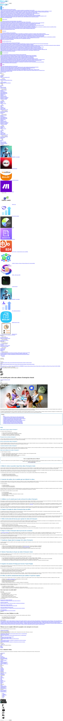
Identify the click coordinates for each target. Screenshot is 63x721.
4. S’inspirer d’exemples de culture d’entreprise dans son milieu (12, 419)
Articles (1, 367)
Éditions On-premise (3, 672)
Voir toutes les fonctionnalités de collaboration (7, 39)
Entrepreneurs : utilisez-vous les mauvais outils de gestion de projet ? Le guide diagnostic (13, 635)
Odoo (1, 683)
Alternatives (2, 669)
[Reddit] (3, 718)
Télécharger (2, 673)
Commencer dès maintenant (4, 630)
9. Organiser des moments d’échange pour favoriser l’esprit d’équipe (13, 423)
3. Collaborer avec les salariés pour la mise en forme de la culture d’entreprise (14, 418)
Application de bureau (3, 686)
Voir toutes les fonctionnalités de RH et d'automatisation (8, 62)
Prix (1, 72)
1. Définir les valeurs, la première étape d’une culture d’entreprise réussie (13, 416)
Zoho (1, 678)
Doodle (1, 681)
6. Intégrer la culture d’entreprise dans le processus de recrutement (13, 623)
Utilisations (2, 670)
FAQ (1, 620)
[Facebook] (2, 706)
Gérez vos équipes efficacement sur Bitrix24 (13, 621)
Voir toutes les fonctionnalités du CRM (6, 17)
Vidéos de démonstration (4, 662)
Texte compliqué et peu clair (6, 593)
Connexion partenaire (3, 691)
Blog (1, 666)
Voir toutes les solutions (3, 143)
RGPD (3, 695)
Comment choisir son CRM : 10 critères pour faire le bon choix (9, 638)
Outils (1, 654)
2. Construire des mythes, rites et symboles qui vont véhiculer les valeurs (13, 417)
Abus (3, 697)
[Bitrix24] (4, 1)
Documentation (2, 674)
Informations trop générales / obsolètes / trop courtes (9, 594)
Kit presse (1, 656)
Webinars (1, 661)
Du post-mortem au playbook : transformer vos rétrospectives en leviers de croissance (12, 641)
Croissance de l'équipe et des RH (5, 379)
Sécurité (3, 696)
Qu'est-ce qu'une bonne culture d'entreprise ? (34, 620)
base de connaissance (26, 546)
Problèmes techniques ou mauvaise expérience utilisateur (10, 597)
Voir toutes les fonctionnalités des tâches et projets (7, 29)
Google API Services (3, 688)
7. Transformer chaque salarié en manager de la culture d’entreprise (12, 421)
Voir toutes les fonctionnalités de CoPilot (6, 71)
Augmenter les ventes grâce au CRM (5, 637)
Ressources (2, 671)
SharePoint (2, 682)
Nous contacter (2, 657)
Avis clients (2, 668)
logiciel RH (31, 504)
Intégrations (2, 144)
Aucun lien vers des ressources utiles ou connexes (8, 596)
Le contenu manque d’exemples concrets (7, 595)
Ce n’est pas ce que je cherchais (6, 592)
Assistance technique (3, 660)
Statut (1, 664)
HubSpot (1, 680)
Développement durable (3, 658)
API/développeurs (3, 687)
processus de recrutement (5, 532)
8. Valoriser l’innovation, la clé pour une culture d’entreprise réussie (13, 422)
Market (1, 685)
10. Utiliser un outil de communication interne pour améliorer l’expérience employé (32, 624)
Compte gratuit (2, 2)
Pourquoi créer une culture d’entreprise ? (21, 620)
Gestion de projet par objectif (4, 634)
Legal (3, 693)
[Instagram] (3, 713)
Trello (1, 679)
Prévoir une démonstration (4, 663)
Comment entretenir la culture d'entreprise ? (47, 620)
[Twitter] (3, 708)
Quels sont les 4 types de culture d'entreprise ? (8, 620)
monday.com (2, 677)
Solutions (1, 667)
